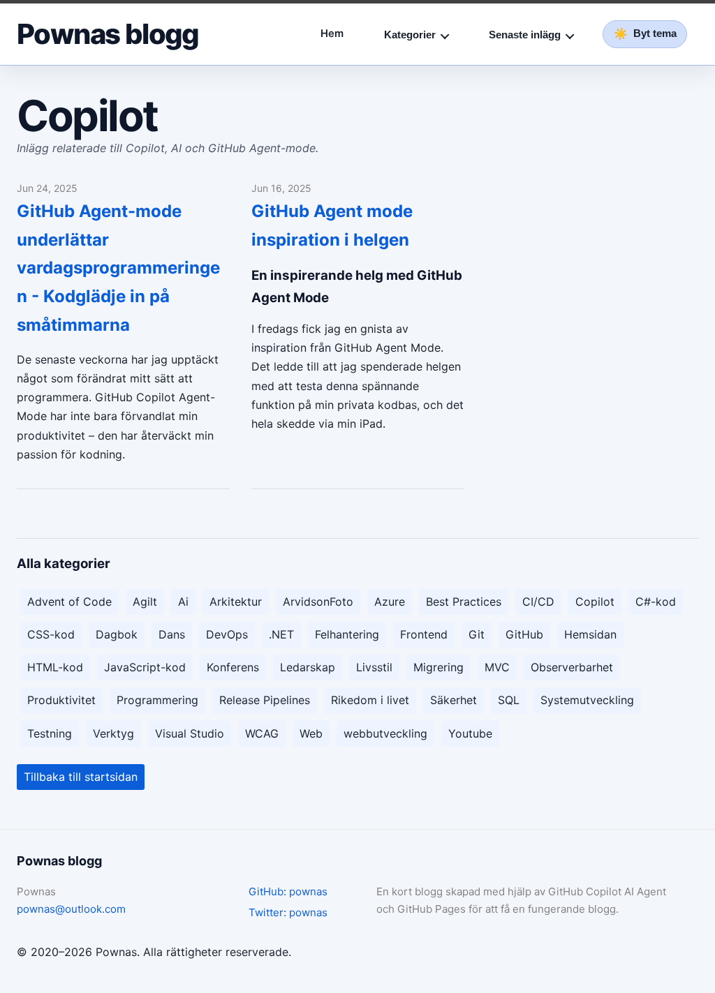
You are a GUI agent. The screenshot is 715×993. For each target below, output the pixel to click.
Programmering (157, 700)
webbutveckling (385, 733)
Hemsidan (590, 634)
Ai (183, 602)
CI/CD (538, 602)
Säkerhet (453, 700)
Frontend (424, 634)
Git (477, 634)
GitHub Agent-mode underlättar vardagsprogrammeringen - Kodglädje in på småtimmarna (118, 268)
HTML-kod (55, 667)
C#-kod (655, 602)
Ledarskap (307, 667)
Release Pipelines (264, 700)
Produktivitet (61, 700)
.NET (281, 634)
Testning (49, 733)
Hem (332, 33)
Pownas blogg (108, 34)
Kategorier (410, 34)
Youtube (470, 733)
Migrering (438, 667)
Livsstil (374, 667)
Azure (389, 602)
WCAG (262, 733)
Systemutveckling (587, 700)
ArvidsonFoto (318, 602)
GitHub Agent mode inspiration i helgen (332, 225)
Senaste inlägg (525, 34)
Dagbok (117, 634)
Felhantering (347, 634)
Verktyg (113, 733)
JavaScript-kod (145, 667)
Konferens (233, 667)
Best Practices (463, 602)
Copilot (594, 602)
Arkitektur (235, 602)
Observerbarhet (572, 667)
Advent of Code (69, 602)
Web (311, 733)
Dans (172, 634)
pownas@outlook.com (71, 909)
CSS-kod (51, 634)
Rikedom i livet (370, 700)
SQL (508, 700)
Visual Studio (189, 733)
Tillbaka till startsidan (81, 777)
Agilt (145, 602)
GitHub (524, 634)
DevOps (227, 634)
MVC (497, 667)
